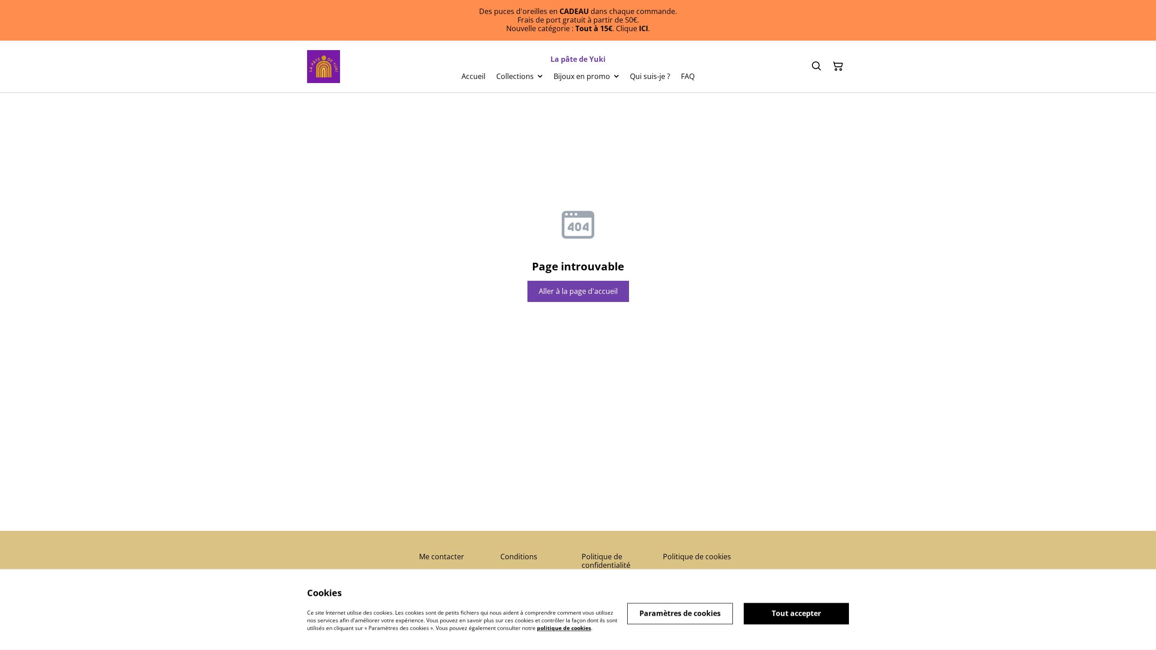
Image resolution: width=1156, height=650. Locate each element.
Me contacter (441, 557)
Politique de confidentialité (606, 561)
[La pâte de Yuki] (323, 66)
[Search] (816, 66)
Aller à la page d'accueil (578, 291)
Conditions (518, 557)
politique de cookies (564, 627)
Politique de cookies (697, 557)
